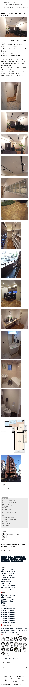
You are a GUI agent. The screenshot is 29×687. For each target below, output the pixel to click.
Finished (4, 556)
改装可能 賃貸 (6, 579)
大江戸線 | (7, 628)
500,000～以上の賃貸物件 (8, 622)
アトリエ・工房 (7, 589)
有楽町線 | (18, 630)
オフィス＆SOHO (7, 583)
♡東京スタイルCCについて (9, 676)
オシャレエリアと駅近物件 (20, 556)
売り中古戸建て (7, 597)
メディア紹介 (15, 681)
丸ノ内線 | (24, 628)
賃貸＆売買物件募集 (19, 678)
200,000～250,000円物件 (8, 616)
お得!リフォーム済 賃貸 (9, 577)
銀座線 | (12, 628)
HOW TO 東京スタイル (10, 678)
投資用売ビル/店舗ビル (8, 601)
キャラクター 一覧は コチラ (11, 658)
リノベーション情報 (9, 680)
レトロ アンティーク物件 (9, 571)
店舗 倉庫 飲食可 (7, 581)
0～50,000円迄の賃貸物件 (8, 608)
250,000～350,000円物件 (8, 618)
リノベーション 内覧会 (19, 680)
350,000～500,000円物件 (8, 620)
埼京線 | (10, 632)
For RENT (11, 556)
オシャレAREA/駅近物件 (9, 585)
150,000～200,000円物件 (8, 614)
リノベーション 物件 (8, 569)
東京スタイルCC (10, 684)
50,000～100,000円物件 (8, 610)
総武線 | (20, 628)
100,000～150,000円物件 (8, 612)
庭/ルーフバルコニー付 (9, 587)
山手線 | (3, 628)
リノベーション (23, 558)
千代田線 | (12, 630)
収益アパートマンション (9, 603)
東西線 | (8, 630)
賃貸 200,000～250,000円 (17, 560)
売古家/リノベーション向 (9, 599)
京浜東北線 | (15, 632)
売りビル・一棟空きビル (9, 595)
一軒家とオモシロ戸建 (8, 573)
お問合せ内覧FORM (20, 676)
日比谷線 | (3, 630)
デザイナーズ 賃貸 (14, 558)
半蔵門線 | (23, 630)
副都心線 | (5, 632)
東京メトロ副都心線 (6, 560)
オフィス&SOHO (5, 558)
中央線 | (16, 628)
